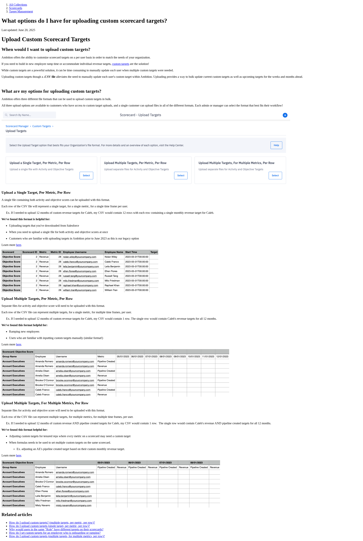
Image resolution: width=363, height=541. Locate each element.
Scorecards (15, 8)
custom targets (120, 63)
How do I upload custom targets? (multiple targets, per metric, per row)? (52, 522)
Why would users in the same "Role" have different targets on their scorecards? (56, 529)
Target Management (21, 11)
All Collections (18, 4)
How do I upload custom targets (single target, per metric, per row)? (49, 526)
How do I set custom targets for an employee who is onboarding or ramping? (55, 532)
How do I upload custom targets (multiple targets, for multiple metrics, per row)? (57, 536)
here (18, 244)
